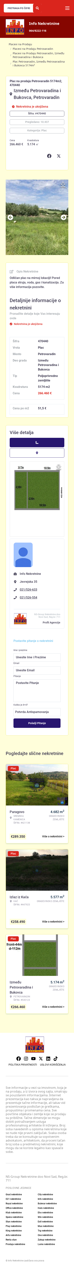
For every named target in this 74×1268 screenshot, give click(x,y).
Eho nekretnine (45, 1212)
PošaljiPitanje (37, 723)
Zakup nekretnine (46, 1239)
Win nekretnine (45, 1217)
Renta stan (11, 1239)
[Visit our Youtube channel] (33, 1058)
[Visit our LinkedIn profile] (48, 1058)
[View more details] (37, 442)
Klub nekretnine (14, 1212)
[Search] (37, 8)
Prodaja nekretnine (15, 1244)
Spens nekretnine (14, 1217)
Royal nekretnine (14, 1203)
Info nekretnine (45, 1199)
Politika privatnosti (23, 1064)
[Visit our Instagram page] (26, 1058)
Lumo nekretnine (46, 1244)
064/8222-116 (37, 30)
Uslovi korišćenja (53, 1064)
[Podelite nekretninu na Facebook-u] (50, 156)
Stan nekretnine (14, 1221)
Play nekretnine (13, 1226)
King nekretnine (14, 1230)
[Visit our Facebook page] (18, 1058)
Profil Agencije (51, 622)
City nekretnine (45, 1194)
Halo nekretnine (46, 1208)
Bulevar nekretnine (47, 1203)
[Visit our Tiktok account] (55, 1058)
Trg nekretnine (45, 1230)
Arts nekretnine (13, 1235)
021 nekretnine (13, 1199)
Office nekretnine (14, 1208)
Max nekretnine (46, 1226)
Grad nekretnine (14, 1194)
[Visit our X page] (41, 1058)
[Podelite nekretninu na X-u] (59, 156)
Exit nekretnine (45, 1221)
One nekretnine (45, 1235)
